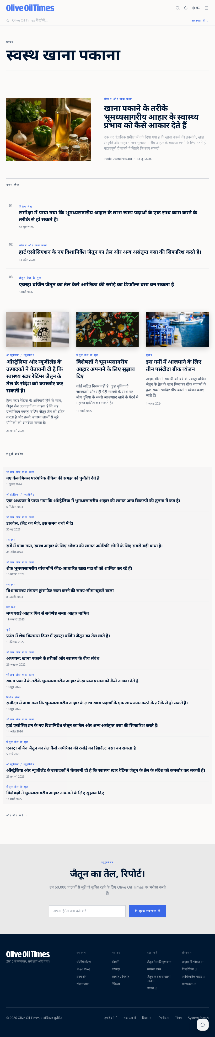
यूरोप (149, 355)
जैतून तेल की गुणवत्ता (159, 962)
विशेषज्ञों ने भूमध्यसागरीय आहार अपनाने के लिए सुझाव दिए (105, 369)
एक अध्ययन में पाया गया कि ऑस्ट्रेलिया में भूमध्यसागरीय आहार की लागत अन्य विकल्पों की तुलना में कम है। (93, 501)
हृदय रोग (82, 977)
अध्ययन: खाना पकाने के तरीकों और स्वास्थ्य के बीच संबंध (52, 659)
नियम (178, 1018)
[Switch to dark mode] (186, 8)
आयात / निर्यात (120, 977)
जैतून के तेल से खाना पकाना (158, 979)
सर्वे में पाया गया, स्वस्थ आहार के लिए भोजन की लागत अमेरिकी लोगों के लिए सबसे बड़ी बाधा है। (84, 546)
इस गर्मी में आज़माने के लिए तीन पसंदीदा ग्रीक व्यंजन (173, 366)
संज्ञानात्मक (83, 984)
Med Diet (83, 969)
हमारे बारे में (110, 1018)
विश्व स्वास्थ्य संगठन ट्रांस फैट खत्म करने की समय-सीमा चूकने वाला (60, 591)
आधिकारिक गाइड (192, 977)
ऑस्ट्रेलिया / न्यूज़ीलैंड (20, 355)
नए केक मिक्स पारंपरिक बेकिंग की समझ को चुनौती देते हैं (52, 478)
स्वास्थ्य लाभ (154, 969)
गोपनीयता (163, 1018)
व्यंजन (150, 988)
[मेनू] (206, 8)
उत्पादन (116, 969)
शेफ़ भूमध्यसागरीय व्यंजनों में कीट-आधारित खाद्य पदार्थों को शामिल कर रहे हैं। (69, 569)
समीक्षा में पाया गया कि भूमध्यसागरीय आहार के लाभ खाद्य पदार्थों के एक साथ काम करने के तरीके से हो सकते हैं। (108, 216)
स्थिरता (116, 984)
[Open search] (177, 8)
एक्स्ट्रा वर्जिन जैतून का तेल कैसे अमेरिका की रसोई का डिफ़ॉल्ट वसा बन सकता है (96, 285)
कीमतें (115, 962)
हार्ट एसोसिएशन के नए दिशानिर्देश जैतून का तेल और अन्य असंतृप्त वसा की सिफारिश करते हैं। (110, 252)
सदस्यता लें (129, 1018)
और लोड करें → (17, 815)
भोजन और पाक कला (118, 99)
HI (198, 8)
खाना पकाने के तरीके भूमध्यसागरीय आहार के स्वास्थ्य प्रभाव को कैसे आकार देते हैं (151, 117)
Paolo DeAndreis (115, 159)
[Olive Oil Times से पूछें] (202, 1024)
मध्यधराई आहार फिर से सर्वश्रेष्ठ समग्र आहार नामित (47, 613)
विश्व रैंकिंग (188, 969)
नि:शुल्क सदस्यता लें (147, 911)
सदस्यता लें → (200, 21)
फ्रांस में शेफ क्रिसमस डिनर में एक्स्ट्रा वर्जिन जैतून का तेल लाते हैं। (58, 636)
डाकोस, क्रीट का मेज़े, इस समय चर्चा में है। (39, 524)
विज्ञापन (146, 1018)
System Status (198, 1018)
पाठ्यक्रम (187, 984)
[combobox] (99, 20)
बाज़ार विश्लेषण (191, 962)
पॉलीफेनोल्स (84, 962)
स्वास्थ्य (11, 540)
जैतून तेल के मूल (30, 278)
